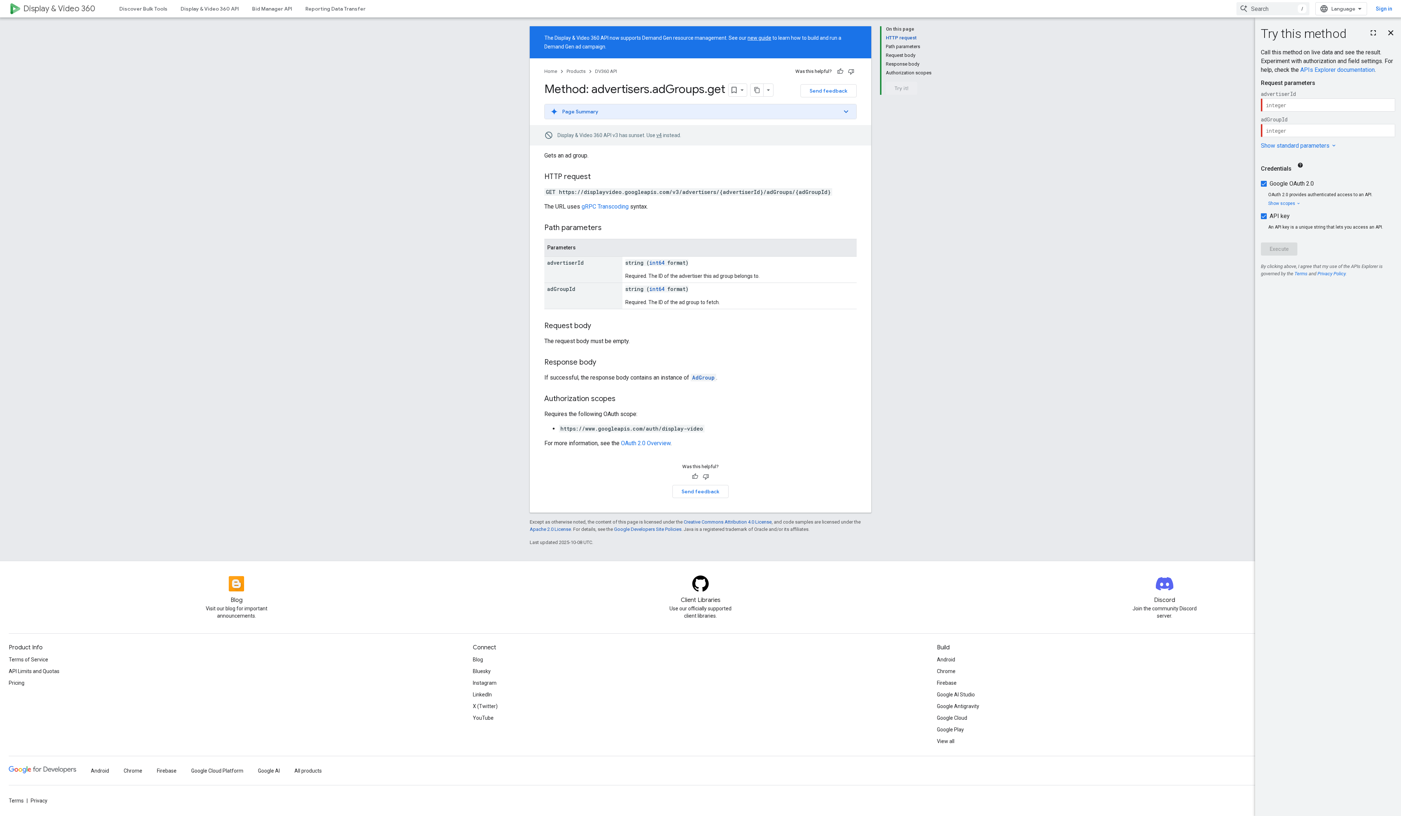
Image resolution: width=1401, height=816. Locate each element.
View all (945, 741)
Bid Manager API (272, 8)
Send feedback (829, 91)
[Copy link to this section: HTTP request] (598, 177)
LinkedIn (482, 695)
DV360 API (606, 71)
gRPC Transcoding (605, 206)
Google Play (950, 730)
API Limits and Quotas (34, 671)
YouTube (483, 718)
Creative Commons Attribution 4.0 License (728, 522)
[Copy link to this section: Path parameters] (609, 228)
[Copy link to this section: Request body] (598, 326)
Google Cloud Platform (217, 771)
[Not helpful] (851, 71)
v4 (659, 135)
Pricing (16, 683)
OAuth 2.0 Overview (646, 443)
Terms (16, 801)
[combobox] (1272, 8)
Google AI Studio (956, 695)
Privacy (39, 801)
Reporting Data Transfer (335, 8)
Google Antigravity (958, 706)
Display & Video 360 (59, 8)
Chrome (946, 671)
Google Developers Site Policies (648, 529)
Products (576, 71)
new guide (759, 38)
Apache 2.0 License (550, 529)
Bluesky (482, 671)
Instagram (485, 683)
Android (946, 659)
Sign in (1384, 9)
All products (308, 771)
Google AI (269, 771)
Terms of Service (28, 659)
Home (550, 71)
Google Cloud (952, 718)
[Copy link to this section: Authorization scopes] (622, 399)
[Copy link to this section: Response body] (603, 362)
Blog (478, 659)
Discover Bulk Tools (143, 8)
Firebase (947, 683)
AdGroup (703, 377)
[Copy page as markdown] (757, 90)
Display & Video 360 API (210, 8)
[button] (700, 111)
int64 (656, 262)
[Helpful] (840, 71)
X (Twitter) (485, 706)
